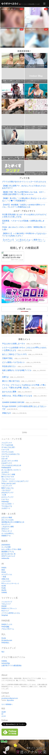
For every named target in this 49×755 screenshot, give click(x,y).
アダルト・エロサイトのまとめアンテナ (15, 481)
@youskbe (10, 700)
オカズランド (6, 524)
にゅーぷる (5, 449)
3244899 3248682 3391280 (13, 402)
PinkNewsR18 (6, 468)
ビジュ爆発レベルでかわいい (13, 362)
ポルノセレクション (8, 479)
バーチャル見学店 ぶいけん (11, 613)
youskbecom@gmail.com (10, 698)
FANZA (4, 568)
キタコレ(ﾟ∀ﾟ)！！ (8, 504)
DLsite (4, 638)
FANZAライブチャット (9, 608)
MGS (3, 570)
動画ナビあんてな (8, 488)
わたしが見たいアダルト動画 (11, 549)
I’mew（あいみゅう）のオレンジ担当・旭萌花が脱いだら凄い (24, 228)
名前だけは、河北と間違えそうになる (17, 395)
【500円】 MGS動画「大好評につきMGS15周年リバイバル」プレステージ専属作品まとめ (23, 205)
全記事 (4, 712)
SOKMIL (4, 592)
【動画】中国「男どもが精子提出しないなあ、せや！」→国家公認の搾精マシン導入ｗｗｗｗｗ (24, 193)
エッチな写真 (6, 547)
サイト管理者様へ (7, 704)
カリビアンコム (7, 574)
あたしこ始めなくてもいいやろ (14, 354)
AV (2, 714)
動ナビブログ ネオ (8, 477)
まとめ (21, 260)
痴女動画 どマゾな (8, 551)
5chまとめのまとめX (8, 483)
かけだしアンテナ (8, 497)
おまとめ (5, 458)
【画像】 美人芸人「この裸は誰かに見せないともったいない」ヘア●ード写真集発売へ (24, 199)
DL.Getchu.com (7, 640)
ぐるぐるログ (6, 490)
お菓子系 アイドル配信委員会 (11, 665)
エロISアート (6, 508)
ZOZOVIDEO (6, 545)
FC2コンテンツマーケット (10, 583)
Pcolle (4, 588)
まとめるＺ (5, 472)
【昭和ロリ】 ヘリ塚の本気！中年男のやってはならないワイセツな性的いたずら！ (24, 234)
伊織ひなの (6, 413)
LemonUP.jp (6, 663)
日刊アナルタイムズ (8, 556)
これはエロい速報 (8, 526)
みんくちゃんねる (8, 520)
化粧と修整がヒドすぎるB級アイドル (16, 370)
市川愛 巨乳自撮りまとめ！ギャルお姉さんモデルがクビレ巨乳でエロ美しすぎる (24, 215)
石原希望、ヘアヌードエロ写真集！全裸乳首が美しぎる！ (23, 222)
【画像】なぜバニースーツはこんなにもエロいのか (12, 256)
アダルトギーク (7, 531)
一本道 (4, 577)
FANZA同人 (5, 643)
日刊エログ (5, 529)
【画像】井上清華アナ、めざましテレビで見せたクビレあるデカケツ (24, 186)
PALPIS (4, 590)
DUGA (4, 572)
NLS (3, 652)
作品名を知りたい (9, 366)
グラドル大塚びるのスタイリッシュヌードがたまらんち (24, 181)
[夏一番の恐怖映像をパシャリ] (13, 324)
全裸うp (5, 377)
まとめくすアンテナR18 (10, 461)
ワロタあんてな (7, 506)
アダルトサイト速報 (8, 474)
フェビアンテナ (7, 443)
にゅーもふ (5, 499)
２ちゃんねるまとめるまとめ (11, 465)
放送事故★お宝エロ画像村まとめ (13, 522)
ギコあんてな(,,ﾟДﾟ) (8, 447)
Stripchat (5, 615)
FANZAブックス (7, 624)
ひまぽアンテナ (7, 463)
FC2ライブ (5, 611)
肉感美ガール (6, 535)
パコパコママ (6, 581)
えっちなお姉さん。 (8, 533)
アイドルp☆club (7, 445)
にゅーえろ (5, 456)
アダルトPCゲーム (8, 629)
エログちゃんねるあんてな (11, 454)
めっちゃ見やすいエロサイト (11, 470)
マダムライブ (6, 604)
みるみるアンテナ (8, 492)
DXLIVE (4, 606)
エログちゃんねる (8, 452)
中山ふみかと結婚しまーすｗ (13, 343)
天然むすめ (5, 579)
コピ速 (4, 495)
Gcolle (4, 586)
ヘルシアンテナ (7, 486)
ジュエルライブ (7, 602)
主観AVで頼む (7, 358)
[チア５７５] (36, 324)
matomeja (5, 501)
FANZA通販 (5, 627)
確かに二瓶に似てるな (11, 381)
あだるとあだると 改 (8, 554)
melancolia (5, 558)
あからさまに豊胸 (9, 391)
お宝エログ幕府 (7, 517)
